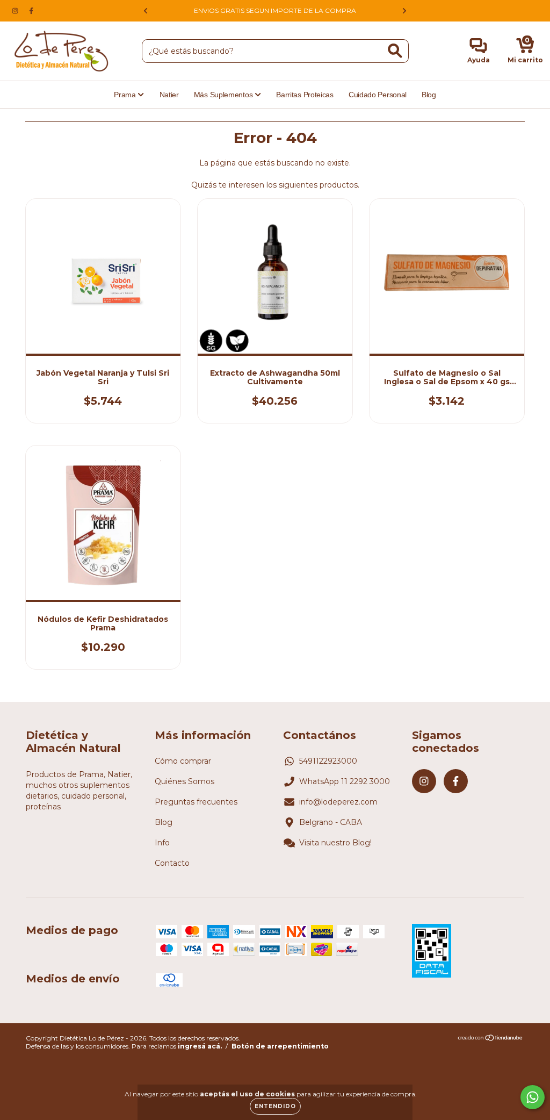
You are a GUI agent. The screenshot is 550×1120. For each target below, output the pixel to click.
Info (162, 843)
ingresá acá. (200, 1046)
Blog (429, 94)
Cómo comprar (183, 761)
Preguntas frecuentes (196, 802)
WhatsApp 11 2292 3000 (344, 781)
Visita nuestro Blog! (335, 843)
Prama (126, 94)
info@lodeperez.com (338, 802)
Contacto (172, 863)
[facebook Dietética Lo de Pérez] (31, 11)
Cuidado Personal (378, 94)
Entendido (275, 1106)
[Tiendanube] (490, 1039)
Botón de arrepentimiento (280, 1046)
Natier (169, 94)
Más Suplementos (224, 94)
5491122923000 (328, 761)
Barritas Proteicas (305, 94)
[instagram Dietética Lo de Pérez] (16, 11)
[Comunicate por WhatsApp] (532, 1097)
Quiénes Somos (184, 781)
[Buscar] (395, 50)
